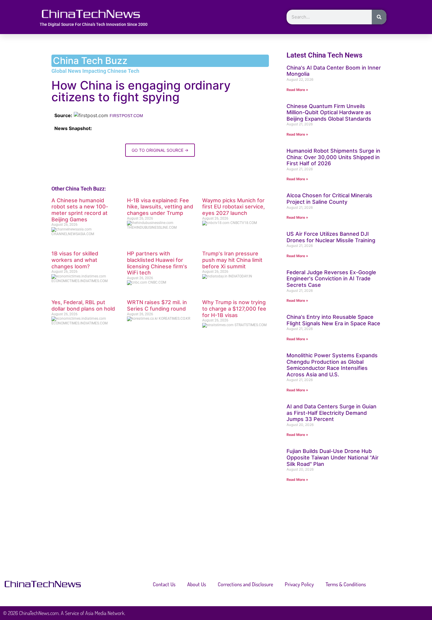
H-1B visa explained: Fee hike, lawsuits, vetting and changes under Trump (160, 206)
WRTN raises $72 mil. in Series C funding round (157, 305)
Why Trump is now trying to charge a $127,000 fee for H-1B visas (234, 308)
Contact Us (164, 584)
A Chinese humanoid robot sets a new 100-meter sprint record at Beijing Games (79, 210)
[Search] (379, 17)
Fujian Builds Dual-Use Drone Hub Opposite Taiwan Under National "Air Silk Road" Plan (333, 457)
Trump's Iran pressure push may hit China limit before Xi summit (232, 259)
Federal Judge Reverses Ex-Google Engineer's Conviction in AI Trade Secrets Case (331, 278)
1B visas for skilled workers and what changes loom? (74, 259)
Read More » (297, 89)
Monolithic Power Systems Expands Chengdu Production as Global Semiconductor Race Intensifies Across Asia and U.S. (332, 365)
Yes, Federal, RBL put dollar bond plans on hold (83, 305)
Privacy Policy (299, 584)
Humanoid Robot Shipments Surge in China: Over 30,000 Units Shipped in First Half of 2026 (333, 157)
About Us (196, 584)
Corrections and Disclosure (245, 584)
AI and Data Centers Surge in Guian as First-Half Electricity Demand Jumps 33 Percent (331, 412)
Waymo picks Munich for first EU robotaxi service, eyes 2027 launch (233, 206)
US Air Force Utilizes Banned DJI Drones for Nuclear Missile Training (331, 237)
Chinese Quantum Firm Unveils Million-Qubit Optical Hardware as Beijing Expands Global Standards (329, 112)
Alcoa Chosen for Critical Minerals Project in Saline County (329, 198)
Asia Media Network (104, 613)
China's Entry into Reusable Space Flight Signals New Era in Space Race (333, 320)
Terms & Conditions (346, 584)
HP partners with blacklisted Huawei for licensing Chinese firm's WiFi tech (157, 263)
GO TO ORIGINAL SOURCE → (160, 150)
